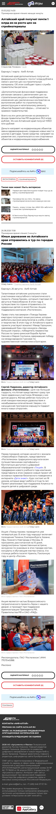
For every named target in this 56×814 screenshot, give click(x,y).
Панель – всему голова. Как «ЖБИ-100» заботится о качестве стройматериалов (33, 208)
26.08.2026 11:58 (8, 230)
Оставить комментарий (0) (28, 159)
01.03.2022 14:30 (8, 10)
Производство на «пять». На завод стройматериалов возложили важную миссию (31, 200)
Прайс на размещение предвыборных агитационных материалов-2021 (23, 732)
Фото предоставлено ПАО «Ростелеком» (18, 596)
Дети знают (21, 478)
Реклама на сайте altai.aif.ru (19, 727)
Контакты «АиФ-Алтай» (15, 723)
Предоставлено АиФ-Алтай (27, 284)
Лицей (38, 467)
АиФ (24, 67)
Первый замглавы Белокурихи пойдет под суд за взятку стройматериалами (32, 192)
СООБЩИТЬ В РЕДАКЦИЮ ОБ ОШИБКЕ (21, 737)
